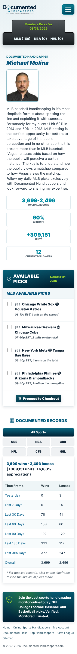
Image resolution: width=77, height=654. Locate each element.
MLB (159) (22, 39)
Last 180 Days (15, 543)
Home (6, 627)
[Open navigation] (68, 9)
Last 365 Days (15, 553)
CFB (38, 451)
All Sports (38, 432)
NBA (38, 442)
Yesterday (12, 495)
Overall (10, 562)
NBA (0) (40, 39)
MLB (14, 442)
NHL (63, 451)
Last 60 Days (14, 524)
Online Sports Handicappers (31, 627)
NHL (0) (56, 39)
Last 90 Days (14, 534)
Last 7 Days (13, 505)
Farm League (65, 632)
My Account (61, 627)
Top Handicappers (42, 632)
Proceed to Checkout (41, 398)
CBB (63, 442)
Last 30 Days (14, 514)
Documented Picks (15, 632)
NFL (14, 451)
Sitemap (8, 638)
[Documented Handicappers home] (31, 9)
